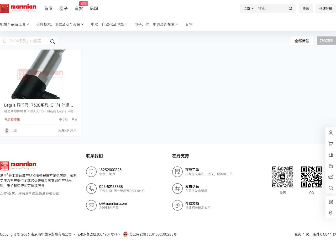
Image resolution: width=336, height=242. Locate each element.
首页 (48, 8)
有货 (79, 7)
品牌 (94, 8)
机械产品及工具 (13, 24)
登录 (306, 8)
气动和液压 (12, 119)
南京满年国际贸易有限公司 (51, 234)
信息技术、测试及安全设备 (58, 24)
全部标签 (302, 40)
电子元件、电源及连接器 (154, 24)
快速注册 (325, 8)
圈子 (63, 8)
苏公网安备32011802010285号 (153, 234)
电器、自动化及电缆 (107, 24)
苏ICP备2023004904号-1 (97, 234)
